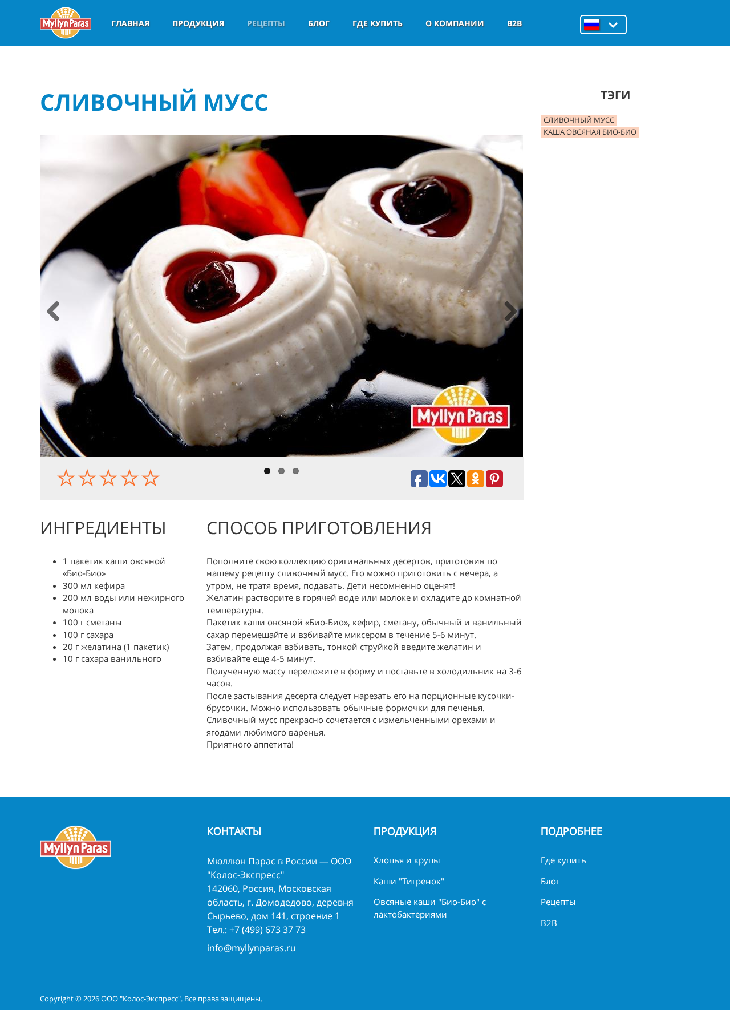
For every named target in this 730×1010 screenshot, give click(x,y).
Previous (53, 312)
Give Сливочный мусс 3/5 (109, 477)
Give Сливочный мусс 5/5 (152, 477)
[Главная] (65, 23)
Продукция (198, 23)
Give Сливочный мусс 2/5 (88, 477)
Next (510, 312)
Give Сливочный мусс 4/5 (130, 477)
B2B (514, 23)
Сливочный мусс (579, 120)
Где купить (377, 23)
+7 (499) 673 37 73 (267, 929)
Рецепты (266, 23)
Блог (319, 23)
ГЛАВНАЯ (130, 23)
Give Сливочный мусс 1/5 (67, 477)
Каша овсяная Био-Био (590, 132)
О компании (454, 23)
